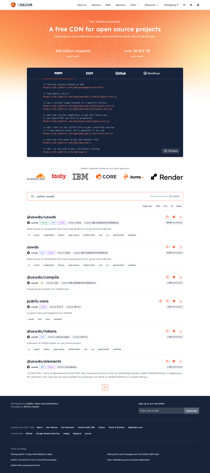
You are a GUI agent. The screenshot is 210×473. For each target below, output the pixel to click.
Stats (108, 5)
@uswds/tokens (42, 331)
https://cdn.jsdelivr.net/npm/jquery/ (65, 151)
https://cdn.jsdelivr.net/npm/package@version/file (73, 87)
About (40, 427)
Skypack (77, 433)
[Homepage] (160, 301)
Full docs (173, 151)
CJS (165, 206)
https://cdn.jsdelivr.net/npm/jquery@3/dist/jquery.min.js (77, 108)
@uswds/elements (44, 361)
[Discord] (198, 5)
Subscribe (191, 410)
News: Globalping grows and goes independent (128, 460)
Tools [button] (133, 5)
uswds (33, 247)
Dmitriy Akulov (31, 406)
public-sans (38, 301)
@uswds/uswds (41, 217)
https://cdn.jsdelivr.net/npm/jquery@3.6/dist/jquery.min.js (78, 105)
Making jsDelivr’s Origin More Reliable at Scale (31, 454)
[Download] (181, 217)
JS (171, 206)
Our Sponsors (67, 427)
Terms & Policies (117, 427)
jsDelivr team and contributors (42, 403)
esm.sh (88, 433)
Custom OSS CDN (86, 427)
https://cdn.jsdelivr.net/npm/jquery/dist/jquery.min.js (76, 121)
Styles (179, 206)
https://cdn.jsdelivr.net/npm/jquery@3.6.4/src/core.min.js (78, 133)
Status (102, 427)
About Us (82, 5)
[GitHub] (184, 5)
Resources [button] (150, 5)
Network (96, 5)
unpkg (66, 433)
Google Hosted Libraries (48, 433)
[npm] (174, 217)
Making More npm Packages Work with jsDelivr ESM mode (133, 454)
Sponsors (121, 5)
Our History (51, 427)
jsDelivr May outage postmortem (25, 465)
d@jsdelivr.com (135, 427)
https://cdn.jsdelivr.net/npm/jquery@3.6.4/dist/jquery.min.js (80, 96)
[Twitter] (191, 5)
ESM (158, 206)
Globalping (170, 5)
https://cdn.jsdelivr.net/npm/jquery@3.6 (67, 142)
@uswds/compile (43, 277)
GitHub (29, 433)
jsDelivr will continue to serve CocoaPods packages (34, 460)
